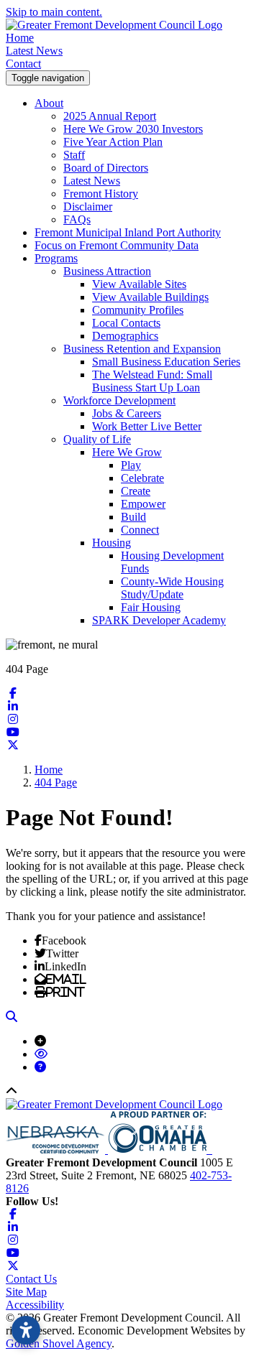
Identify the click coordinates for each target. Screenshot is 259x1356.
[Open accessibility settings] (26, 1330)
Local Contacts (126, 323)
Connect (140, 530)
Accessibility (35, 1305)
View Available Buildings (150, 297)
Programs (56, 258)
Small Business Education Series (166, 362)
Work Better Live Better (146, 426)
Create (135, 491)
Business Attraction (107, 271)
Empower (143, 504)
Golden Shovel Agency (59, 1343)
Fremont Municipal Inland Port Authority (128, 232)
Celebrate (142, 478)
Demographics (125, 336)
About (49, 103)
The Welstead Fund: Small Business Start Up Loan (152, 381)
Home (20, 38)
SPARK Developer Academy (159, 620)
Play (131, 465)
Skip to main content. (54, 12)
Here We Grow (127, 452)
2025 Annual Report (109, 116)
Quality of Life (97, 439)
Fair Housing (151, 607)
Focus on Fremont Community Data (117, 245)
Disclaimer (87, 206)
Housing (111, 543)
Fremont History (100, 193)
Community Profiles (137, 310)
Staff (74, 155)
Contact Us (31, 1279)
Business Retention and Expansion (142, 349)
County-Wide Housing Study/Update (172, 587)
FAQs (77, 219)
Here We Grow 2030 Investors (133, 129)
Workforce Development (119, 400)
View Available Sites (139, 284)
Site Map (26, 1292)
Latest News (34, 51)
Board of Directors (105, 168)
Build (133, 517)
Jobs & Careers (126, 413)
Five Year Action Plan (113, 142)
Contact (23, 63)
